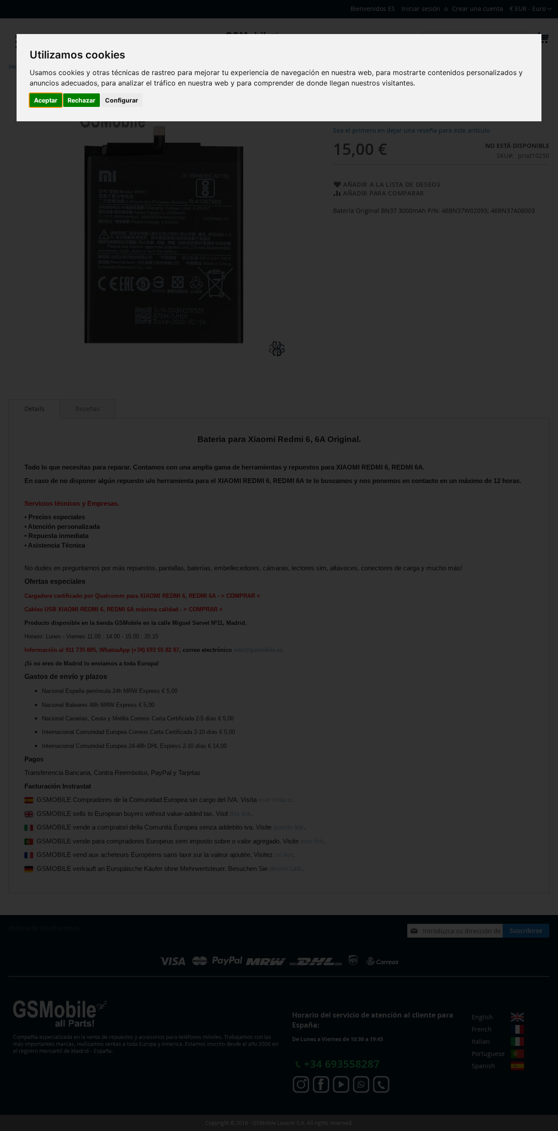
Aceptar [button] (46, 100)
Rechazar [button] (81, 100)
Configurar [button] (121, 100)
